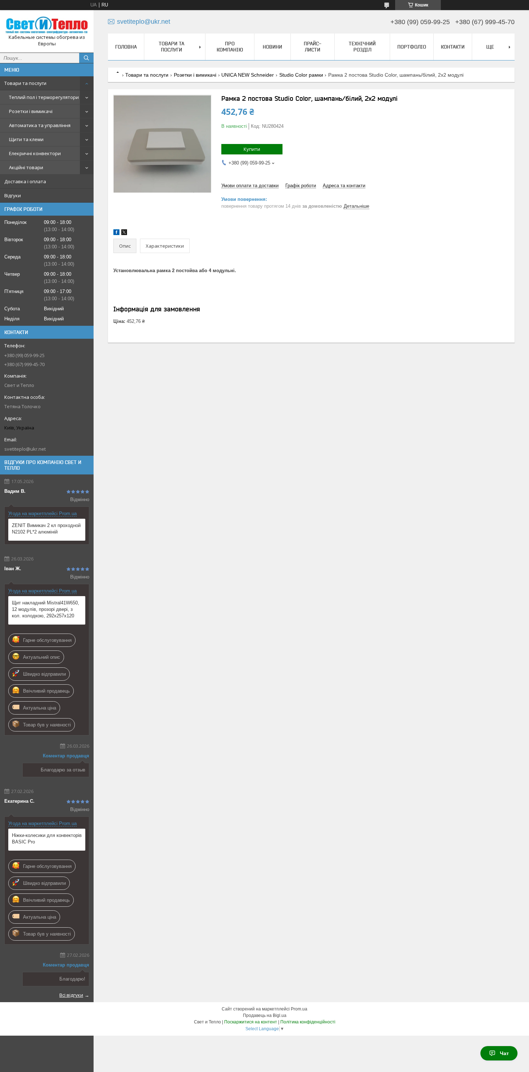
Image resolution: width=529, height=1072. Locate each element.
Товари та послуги (25, 83)
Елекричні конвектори (35, 153)
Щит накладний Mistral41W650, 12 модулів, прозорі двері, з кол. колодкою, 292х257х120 (45, 609)
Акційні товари (26, 167)
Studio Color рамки (301, 75)
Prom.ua (299, 1009)
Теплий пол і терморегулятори (44, 97)
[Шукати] (86, 58)
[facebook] (116, 233)
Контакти (453, 47)
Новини (272, 47)
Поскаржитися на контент (250, 1021)
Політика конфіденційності (307, 1021)
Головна (126, 47)
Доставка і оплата (25, 181)
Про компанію (230, 47)
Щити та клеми (26, 139)
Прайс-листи (312, 47)
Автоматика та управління (40, 125)
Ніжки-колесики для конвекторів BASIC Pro (47, 838)
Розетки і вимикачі (31, 111)
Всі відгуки (71, 995)
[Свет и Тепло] (46, 24)
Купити (252, 149)
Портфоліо (411, 47)
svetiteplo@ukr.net (25, 449)
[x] (124, 233)
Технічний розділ (362, 47)
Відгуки (12, 195)
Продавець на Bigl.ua (264, 1015)
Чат (504, 1053)
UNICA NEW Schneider (247, 75)
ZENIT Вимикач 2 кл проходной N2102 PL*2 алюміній (46, 529)
